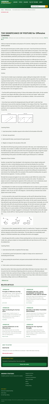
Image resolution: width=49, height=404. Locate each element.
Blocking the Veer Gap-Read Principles (34, 327)
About (40, 2)
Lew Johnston (28, 319)
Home (2, 9)
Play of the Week (33, 2)
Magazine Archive (29, 373)
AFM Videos (3, 392)
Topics (20, 2)
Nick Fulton (5, 38)
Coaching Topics (29, 375)
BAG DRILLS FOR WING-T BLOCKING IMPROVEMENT (36, 310)
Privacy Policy (29, 385)
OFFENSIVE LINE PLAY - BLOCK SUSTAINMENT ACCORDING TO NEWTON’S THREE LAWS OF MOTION (36, 293)
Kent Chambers (29, 302)
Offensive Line (8, 9)
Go (46, 6)
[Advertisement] (24, 23)
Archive (15, 2)
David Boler (4, 319)
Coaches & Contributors (31, 377)
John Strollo (4, 302)
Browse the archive (24, 364)
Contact (27, 383)
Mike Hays (28, 336)
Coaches (26, 2)
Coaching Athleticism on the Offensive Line (10, 327)
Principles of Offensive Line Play (11, 291)
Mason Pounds (5, 336)
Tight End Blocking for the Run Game (11, 310)
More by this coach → (7, 353)
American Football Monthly (7, 390)
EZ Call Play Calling (5, 394)
